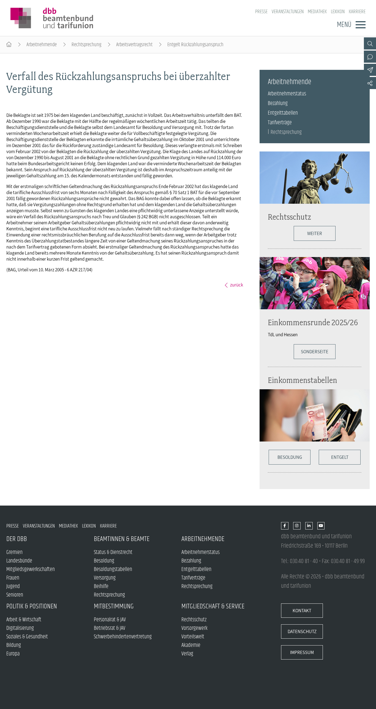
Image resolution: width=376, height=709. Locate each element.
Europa (13, 654)
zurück (236, 285)
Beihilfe (101, 586)
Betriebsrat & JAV (109, 628)
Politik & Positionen (31, 606)
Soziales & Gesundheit (27, 637)
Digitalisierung (20, 628)
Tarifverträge (280, 122)
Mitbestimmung (114, 606)
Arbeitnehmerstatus (287, 94)
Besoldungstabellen (113, 569)
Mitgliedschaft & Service (212, 606)
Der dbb (16, 539)
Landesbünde (19, 561)
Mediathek (317, 12)
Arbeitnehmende (41, 45)
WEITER (314, 233)
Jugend (13, 586)
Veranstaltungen (288, 12)
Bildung (13, 645)
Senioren (14, 595)
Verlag (187, 654)
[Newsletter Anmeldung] (370, 70)
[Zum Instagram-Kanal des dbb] (297, 526)
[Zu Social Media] (370, 83)
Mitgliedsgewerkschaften (30, 569)
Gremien (14, 552)
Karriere (357, 12)
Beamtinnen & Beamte (121, 539)
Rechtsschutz (289, 217)
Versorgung (105, 578)
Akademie (190, 645)
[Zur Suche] (370, 43)
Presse (261, 12)
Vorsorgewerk (194, 628)
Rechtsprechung (86, 45)
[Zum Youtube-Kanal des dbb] (321, 526)
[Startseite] (9, 45)
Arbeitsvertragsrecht (134, 45)
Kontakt (302, 611)
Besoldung (289, 457)
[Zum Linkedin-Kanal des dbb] (309, 526)
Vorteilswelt (192, 637)
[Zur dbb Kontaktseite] (370, 57)
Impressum (302, 652)
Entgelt (339, 457)
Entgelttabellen (283, 113)
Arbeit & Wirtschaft (23, 620)
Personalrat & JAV (110, 620)
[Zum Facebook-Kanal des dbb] (284, 526)
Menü (344, 25)
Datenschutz (302, 631)
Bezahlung (278, 103)
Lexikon (338, 12)
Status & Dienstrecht (113, 552)
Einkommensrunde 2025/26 (313, 322)
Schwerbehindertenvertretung (123, 637)
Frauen (12, 578)
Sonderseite (314, 352)
